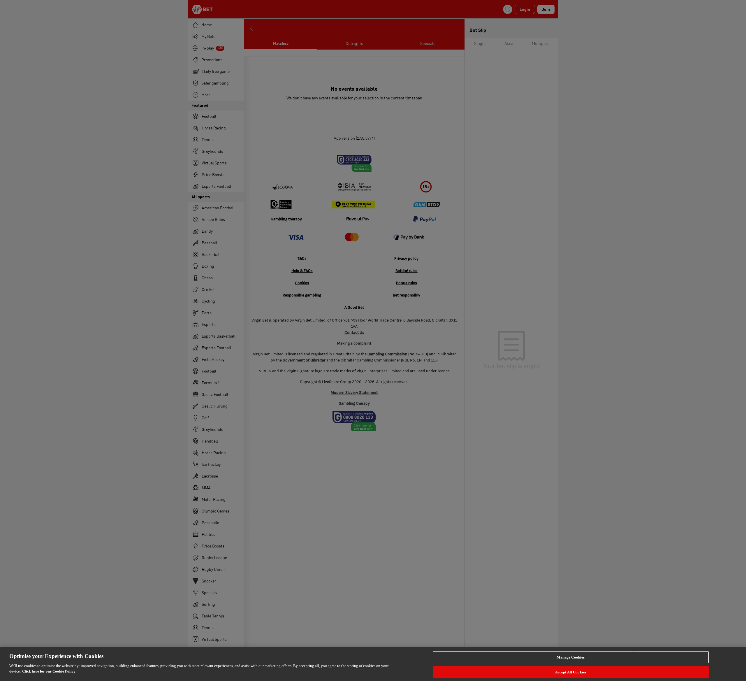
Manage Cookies (571, 657)
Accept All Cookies (570, 672)
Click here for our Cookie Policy (48, 671)
